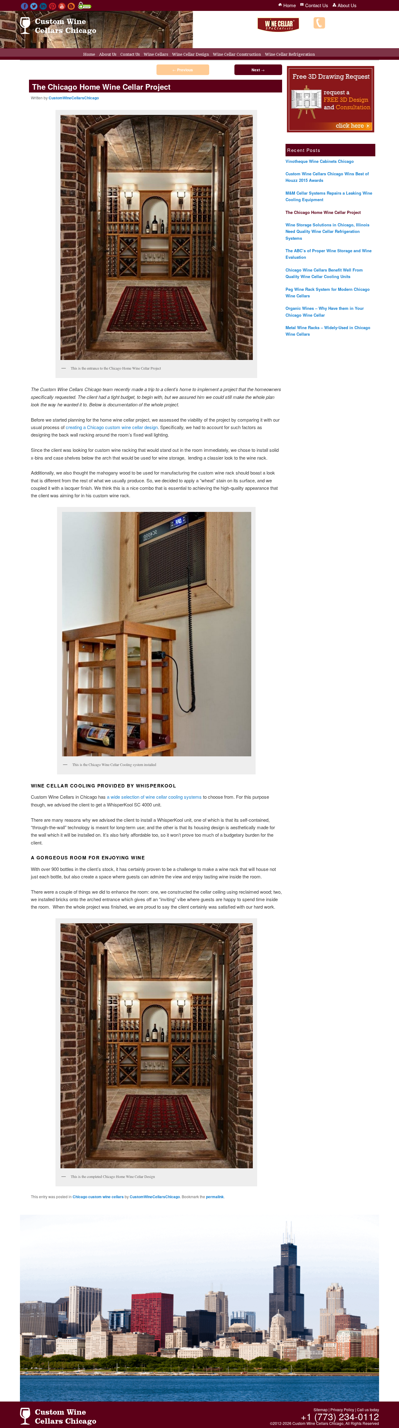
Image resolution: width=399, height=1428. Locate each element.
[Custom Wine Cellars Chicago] (58, 32)
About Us (107, 54)
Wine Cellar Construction (237, 54)
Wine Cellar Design (190, 54)
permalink (215, 1196)
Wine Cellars (156, 54)
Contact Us (130, 54)
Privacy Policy (342, 1409)
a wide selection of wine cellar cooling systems (154, 796)
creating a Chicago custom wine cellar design (112, 427)
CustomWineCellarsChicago (74, 98)
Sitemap (321, 1409)
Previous (182, 70)
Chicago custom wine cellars (98, 1196)
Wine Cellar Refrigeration (290, 54)
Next (258, 70)
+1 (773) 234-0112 (354, 26)
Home (89, 54)
